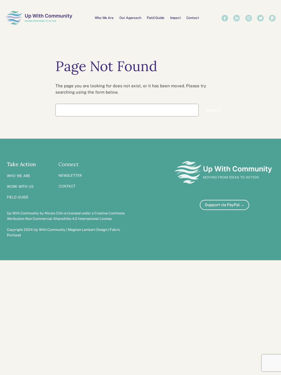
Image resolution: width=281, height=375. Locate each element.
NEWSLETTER (70, 175)
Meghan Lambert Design (87, 230)
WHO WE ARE (18, 175)
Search (213, 110)
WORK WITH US (20, 186)
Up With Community (48, 16)
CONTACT (66, 186)
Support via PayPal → (224, 204)
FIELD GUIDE (18, 197)
